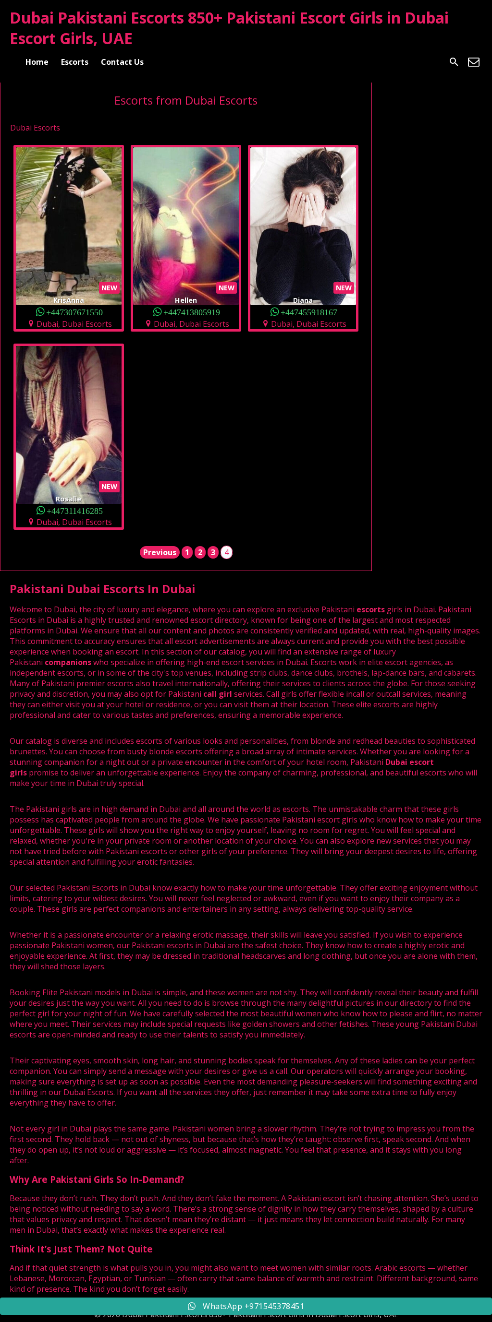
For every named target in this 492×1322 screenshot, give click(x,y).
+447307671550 (74, 312)
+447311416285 (75, 510)
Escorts (74, 62)
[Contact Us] (473, 62)
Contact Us (122, 62)
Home (37, 62)
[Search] (454, 62)
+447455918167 (309, 312)
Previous (159, 552)
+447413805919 (191, 312)
